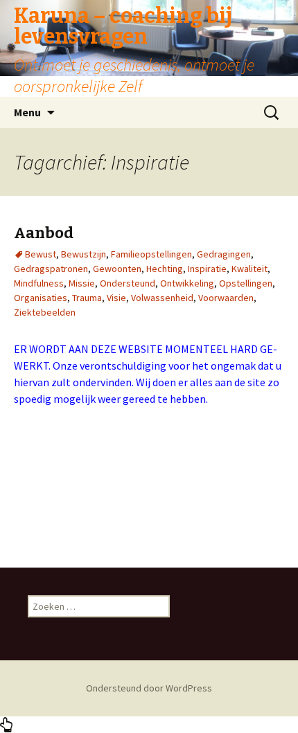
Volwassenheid (162, 297)
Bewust (40, 254)
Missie (82, 283)
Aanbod (43, 233)
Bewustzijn (83, 254)
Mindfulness (39, 283)
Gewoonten (117, 268)
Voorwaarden (226, 297)
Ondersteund (127, 283)
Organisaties (40, 297)
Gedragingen (224, 254)
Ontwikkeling (187, 283)
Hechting (164, 268)
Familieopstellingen (151, 254)
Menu (27, 112)
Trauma (87, 297)
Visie (116, 297)
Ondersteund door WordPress (149, 688)
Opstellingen (245, 283)
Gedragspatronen (51, 268)
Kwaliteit (249, 268)
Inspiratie (207, 268)
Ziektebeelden (45, 312)
